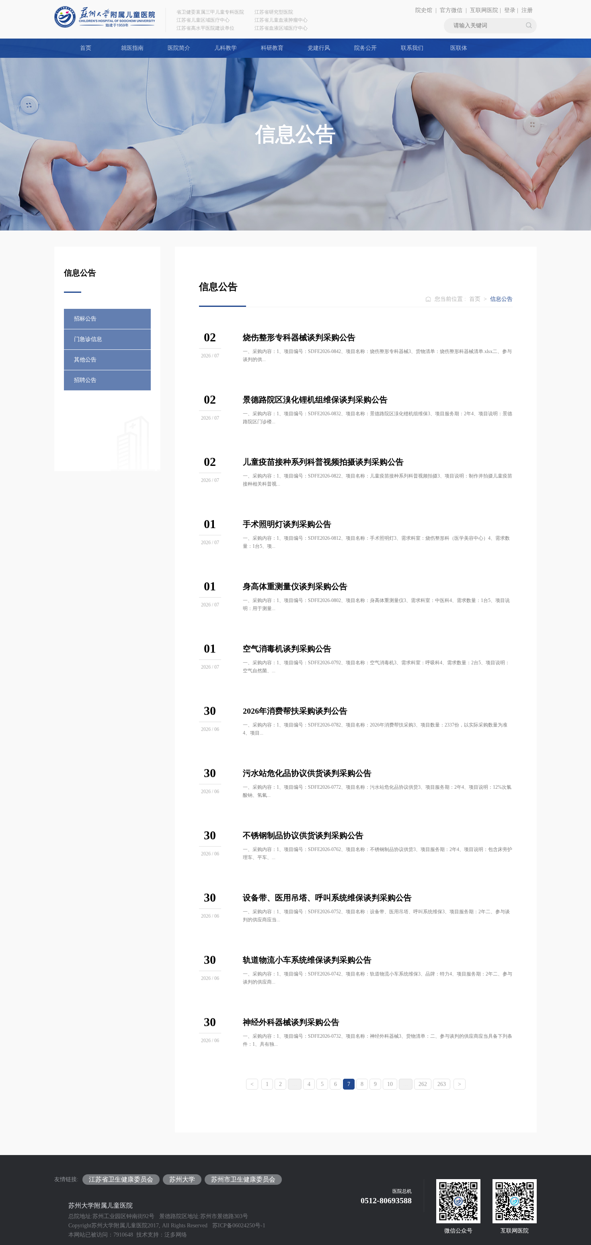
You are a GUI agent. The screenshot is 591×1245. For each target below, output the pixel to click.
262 (423, 1084)
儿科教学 (225, 48)
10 (390, 1084)
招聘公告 (85, 380)
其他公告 (85, 360)
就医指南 (132, 48)
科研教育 (272, 48)
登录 (509, 10)
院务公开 (365, 48)
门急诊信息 (88, 339)
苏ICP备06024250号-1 (238, 1226)
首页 (85, 48)
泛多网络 (175, 1235)
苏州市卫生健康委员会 (243, 1179)
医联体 (458, 48)
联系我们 (412, 48)
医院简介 (179, 48)
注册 (527, 10)
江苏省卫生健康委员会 (121, 1179)
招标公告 (85, 319)
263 (441, 1084)
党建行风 (319, 48)
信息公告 (501, 299)
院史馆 (423, 10)
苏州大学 (182, 1179)
